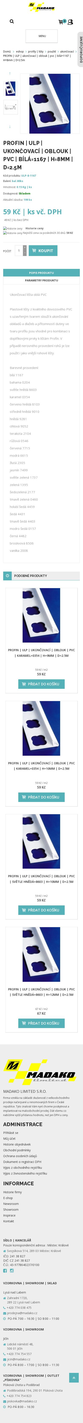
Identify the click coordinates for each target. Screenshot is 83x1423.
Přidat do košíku (43, 684)
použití (52, 51)
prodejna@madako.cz (22, 1313)
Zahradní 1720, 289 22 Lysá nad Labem (23, 1300)
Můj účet (9, 1138)
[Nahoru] (74, 1379)
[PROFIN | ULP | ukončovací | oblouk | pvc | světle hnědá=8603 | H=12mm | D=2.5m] (41, 954)
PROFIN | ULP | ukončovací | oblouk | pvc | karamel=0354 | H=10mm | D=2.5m (41, 766)
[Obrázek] (10, 88)
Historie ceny (35, 228)
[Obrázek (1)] (10, 107)
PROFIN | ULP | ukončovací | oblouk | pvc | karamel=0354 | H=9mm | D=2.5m (41, 652)
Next (10, 126)
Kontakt (8, 1221)
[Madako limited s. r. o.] (41, 7)
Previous (10, 73)
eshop (20, 51)
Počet (7, 251)
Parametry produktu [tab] (41, 280)
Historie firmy (12, 1192)
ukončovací (67, 51)
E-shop (8, 1198)
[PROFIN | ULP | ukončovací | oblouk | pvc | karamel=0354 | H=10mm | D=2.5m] (41, 728)
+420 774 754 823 (19, 1396)
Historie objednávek (17, 1144)
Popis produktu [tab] (41, 273)
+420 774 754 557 (19, 1354)
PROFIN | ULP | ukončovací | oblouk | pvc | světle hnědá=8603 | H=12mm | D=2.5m (41, 992)
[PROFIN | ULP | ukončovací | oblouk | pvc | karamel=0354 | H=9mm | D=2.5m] (41, 615)
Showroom (11, 1209)
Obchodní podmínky (17, 1150)
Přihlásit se (10, 1133)
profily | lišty (35, 51)
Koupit (45, 250)
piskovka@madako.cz (22, 1401)
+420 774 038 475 (19, 1308)
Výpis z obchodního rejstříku (22, 1168)
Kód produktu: (12, 175)
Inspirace (9, 1215)
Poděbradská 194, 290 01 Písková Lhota (35, 1390)
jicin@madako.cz (18, 1359)
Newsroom (11, 1204)
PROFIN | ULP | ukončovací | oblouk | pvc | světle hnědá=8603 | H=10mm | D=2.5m (41, 878)
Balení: (7, 181)
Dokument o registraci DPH (22, 1162)
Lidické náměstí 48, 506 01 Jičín (20, 1346)
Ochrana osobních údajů (20, 1156)
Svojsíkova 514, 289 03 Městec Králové (34, 1251)
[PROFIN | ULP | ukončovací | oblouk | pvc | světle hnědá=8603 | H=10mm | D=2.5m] (41, 841)
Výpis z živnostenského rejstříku (25, 1173)
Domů (7, 51)
